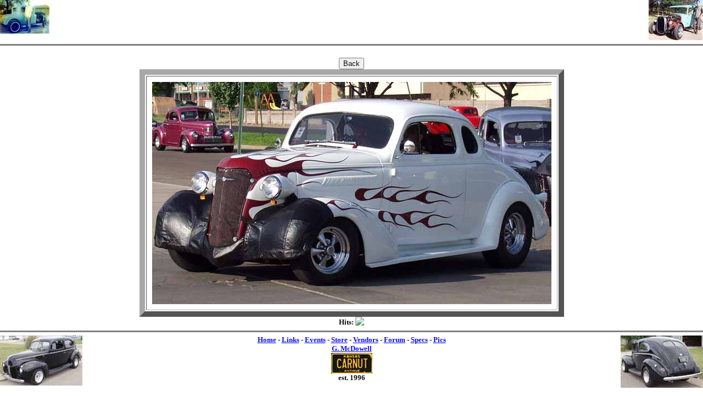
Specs (419, 340)
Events (315, 340)
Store (339, 340)
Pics (439, 340)
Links (290, 340)
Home (267, 340)
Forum (394, 340)
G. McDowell (352, 348)
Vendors (365, 340)
